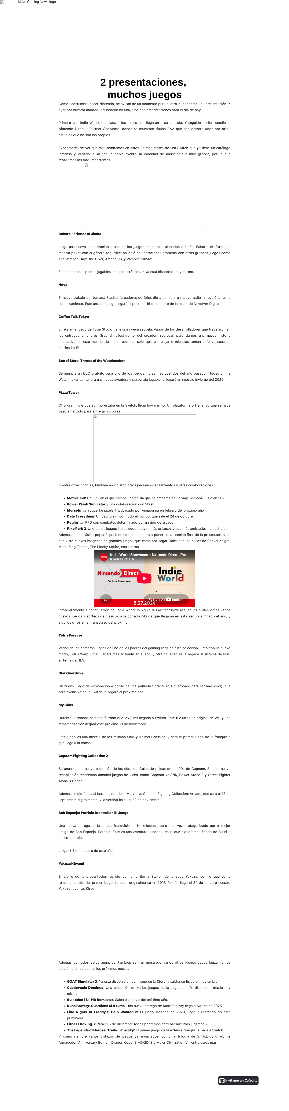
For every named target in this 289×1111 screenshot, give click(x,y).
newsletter (260, 8)
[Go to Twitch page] (82, 1080)
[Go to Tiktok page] (53, 1080)
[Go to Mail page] (94, 1080)
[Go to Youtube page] (68, 1080)
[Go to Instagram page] (25, 1080)
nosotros (237, 8)
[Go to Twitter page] (39, 1080)
